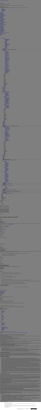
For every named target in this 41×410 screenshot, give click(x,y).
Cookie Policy (7, 407)
